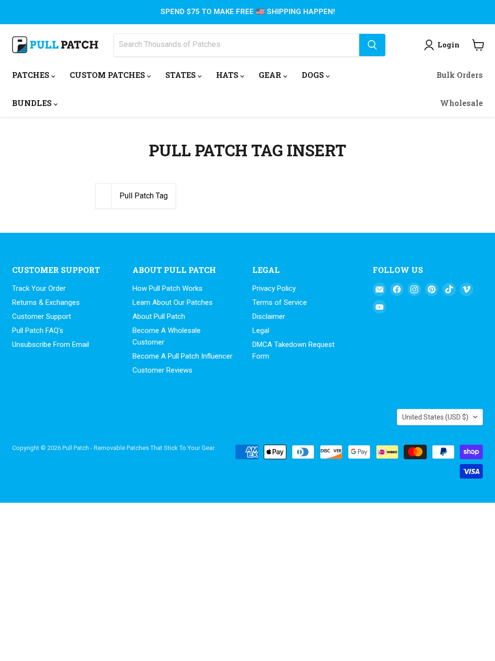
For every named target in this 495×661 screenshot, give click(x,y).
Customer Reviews (162, 370)
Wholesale (461, 103)
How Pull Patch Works (167, 288)
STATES (181, 75)
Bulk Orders (460, 75)
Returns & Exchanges (46, 302)
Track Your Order (39, 288)
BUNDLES (33, 103)
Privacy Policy (274, 288)
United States (435, 417)
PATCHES (31, 75)
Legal (260, 330)
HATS (228, 75)
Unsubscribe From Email (50, 344)
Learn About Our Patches (172, 302)
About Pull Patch (158, 316)
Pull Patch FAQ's (37, 330)
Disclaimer (268, 316)
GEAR (271, 75)
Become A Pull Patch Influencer (182, 356)
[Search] (372, 45)
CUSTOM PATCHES (108, 75)
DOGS (314, 75)
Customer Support (41, 316)
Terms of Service (279, 302)
